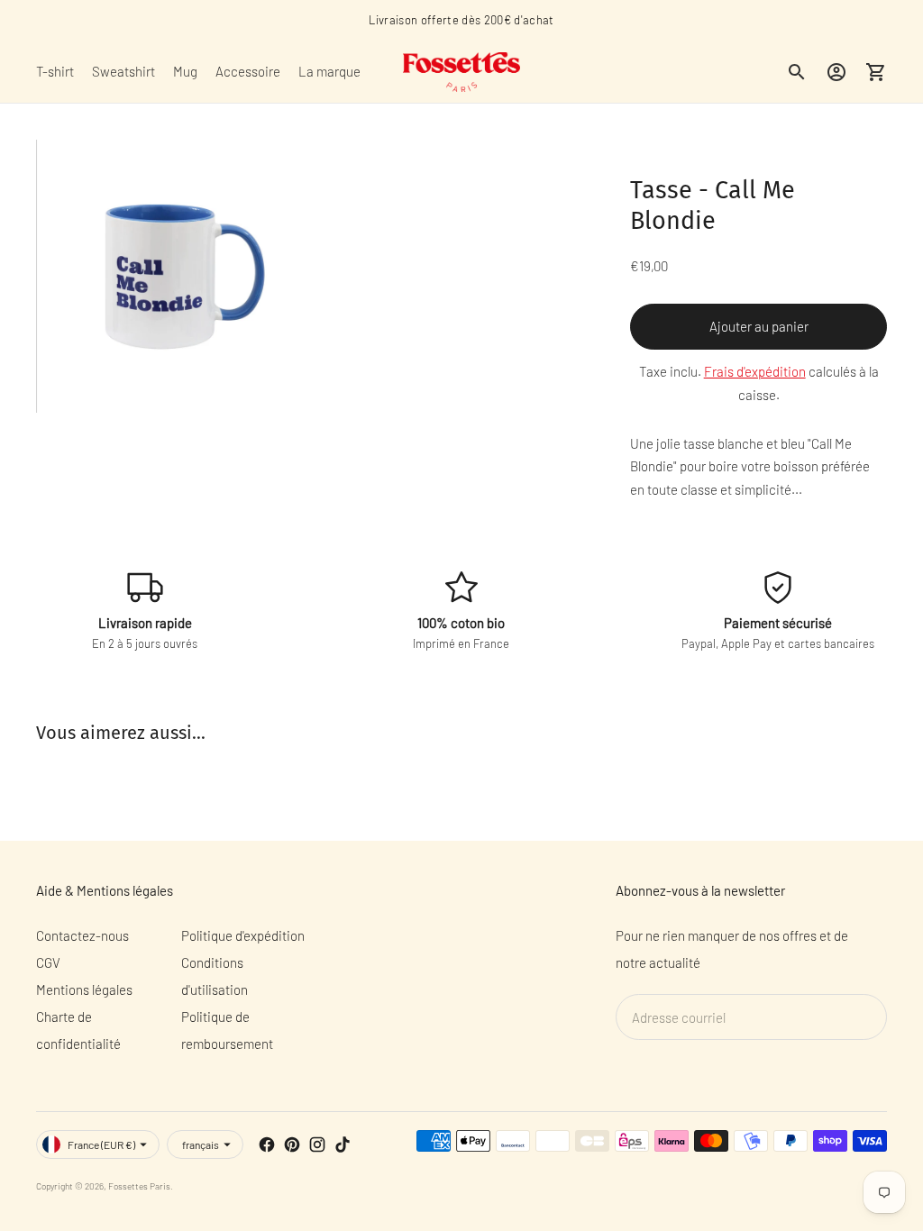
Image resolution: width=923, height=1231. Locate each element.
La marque (329, 71)
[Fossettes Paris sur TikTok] (343, 1144)
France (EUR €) (101, 1144)
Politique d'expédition (243, 935)
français (200, 1144)
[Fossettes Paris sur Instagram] (317, 1144)
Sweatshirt (123, 71)
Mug (185, 71)
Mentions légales (84, 989)
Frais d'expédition (755, 371)
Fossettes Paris (139, 1186)
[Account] (836, 72)
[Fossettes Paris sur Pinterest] (292, 1144)
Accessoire (247, 71)
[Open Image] (172, 276)
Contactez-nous (82, 935)
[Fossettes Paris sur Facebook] (267, 1144)
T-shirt (55, 71)
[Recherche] (797, 72)
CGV (48, 962)
